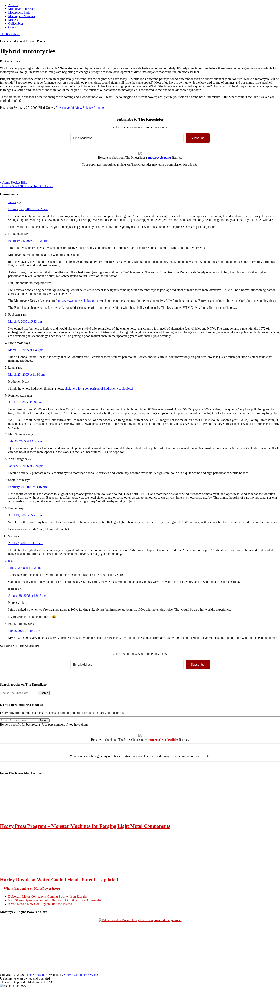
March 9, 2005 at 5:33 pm (25, 321)
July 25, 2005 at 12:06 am (25, 441)
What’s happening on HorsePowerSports (32, 888)
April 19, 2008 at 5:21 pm (25, 515)
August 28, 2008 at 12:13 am (27, 595)
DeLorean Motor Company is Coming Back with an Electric (47, 896)
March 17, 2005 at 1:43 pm (25, 350)
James (12, 202)
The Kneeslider (10, 34)
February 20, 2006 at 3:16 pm (27, 487)
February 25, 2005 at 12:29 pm (28, 209)
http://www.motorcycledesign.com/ (79, 300)
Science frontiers (93, 107)
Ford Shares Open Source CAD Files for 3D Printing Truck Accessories (54, 900)
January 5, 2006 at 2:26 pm (25, 466)
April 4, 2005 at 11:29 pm (25, 402)
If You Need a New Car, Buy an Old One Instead (40, 904)
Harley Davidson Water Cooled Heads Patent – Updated (59, 879)
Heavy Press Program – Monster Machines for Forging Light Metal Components (85, 826)
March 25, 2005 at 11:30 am (26, 374)
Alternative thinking (68, 107)
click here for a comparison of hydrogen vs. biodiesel (99, 388)
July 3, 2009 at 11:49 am (24, 630)
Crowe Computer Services (81, 974)
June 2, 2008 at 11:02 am (24, 567)
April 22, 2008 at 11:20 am (25, 543)
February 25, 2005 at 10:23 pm (28, 240)
